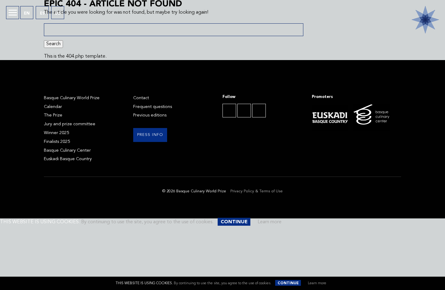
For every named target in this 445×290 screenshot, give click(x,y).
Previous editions (149, 115)
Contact (141, 98)
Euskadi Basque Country (68, 159)
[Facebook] (229, 110)
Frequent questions (152, 107)
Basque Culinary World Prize (72, 98)
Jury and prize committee (69, 124)
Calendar (53, 107)
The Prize (53, 115)
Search (53, 44)
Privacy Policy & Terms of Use (256, 191)
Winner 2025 (56, 133)
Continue (288, 283)
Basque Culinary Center (67, 150)
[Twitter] (244, 110)
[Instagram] (258, 110)
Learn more (317, 283)
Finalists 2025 (57, 142)
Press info (150, 135)
